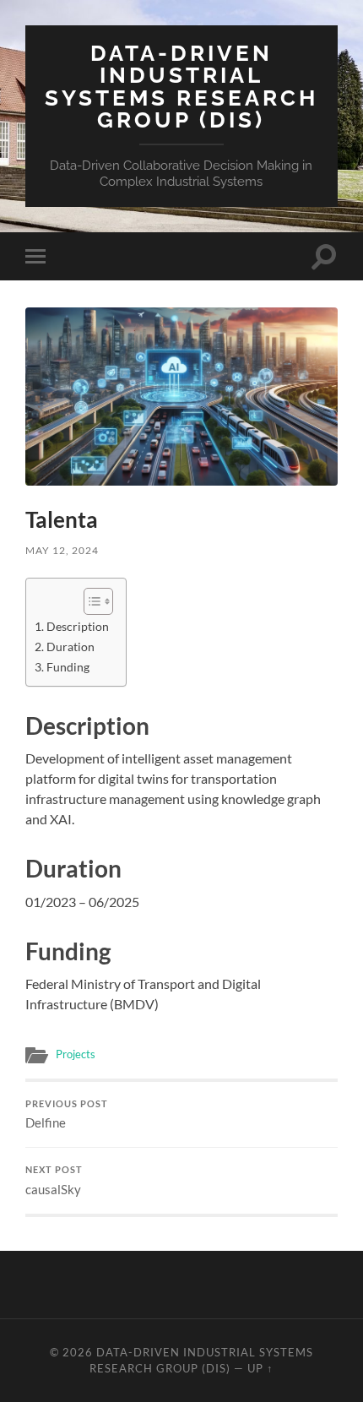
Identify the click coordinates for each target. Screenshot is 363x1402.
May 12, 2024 (62, 550)
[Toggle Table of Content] (90, 601)
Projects (75, 1054)
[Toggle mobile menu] (38, 256)
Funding (67, 667)
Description (77, 626)
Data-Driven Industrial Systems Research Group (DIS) (181, 86)
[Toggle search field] (324, 256)
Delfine (66, 1115)
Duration (70, 646)
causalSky (54, 1181)
